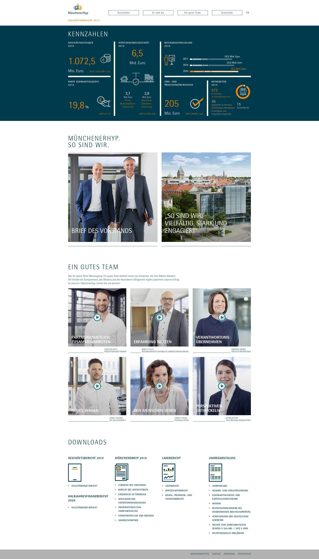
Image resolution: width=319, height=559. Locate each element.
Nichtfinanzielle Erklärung (228, 533)
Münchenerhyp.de (200, 554)
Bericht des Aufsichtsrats (133, 490)
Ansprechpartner (128, 520)
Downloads (227, 13)
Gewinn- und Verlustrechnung (230, 491)
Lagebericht (172, 486)
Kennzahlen (124, 13)
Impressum (229, 554)
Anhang (216, 504)
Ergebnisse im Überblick (132, 494)
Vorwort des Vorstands (132, 485)
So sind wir (158, 13)
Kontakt (216, 554)
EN (247, 13)
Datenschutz (244, 554)
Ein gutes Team (192, 13)
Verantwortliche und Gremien (136, 516)
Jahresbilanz (219, 486)
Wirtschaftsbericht (176, 491)
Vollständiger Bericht (84, 486)
